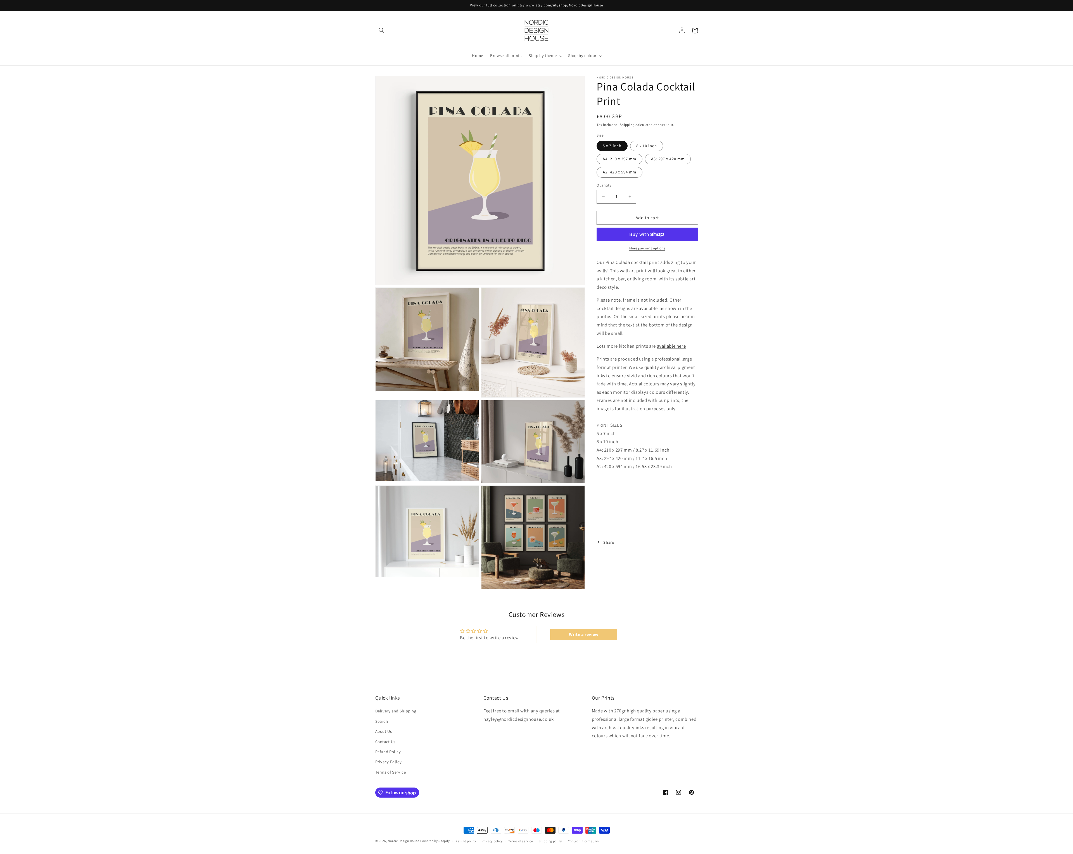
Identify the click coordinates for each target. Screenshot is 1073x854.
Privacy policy (492, 841)
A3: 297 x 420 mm (668, 158)
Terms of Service (390, 772)
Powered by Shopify (435, 841)
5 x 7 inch (612, 145)
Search (381, 721)
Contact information (583, 841)
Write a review (584, 634)
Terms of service (520, 841)
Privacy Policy (388, 761)
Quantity (604, 185)
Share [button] (608, 542)
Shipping (627, 124)
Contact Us (385, 741)
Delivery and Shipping (395, 711)
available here (671, 346)
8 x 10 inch (646, 145)
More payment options (647, 248)
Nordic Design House (403, 841)
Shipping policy (550, 841)
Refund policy (465, 841)
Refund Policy (388, 751)
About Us (383, 731)
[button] (381, 30)
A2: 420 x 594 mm (619, 172)
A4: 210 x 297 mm (619, 158)
